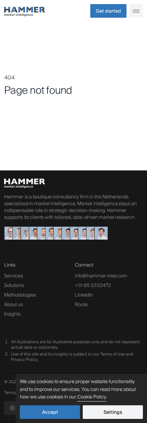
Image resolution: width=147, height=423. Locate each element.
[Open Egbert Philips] (8, 233)
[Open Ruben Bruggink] (90, 233)
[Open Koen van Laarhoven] (33, 233)
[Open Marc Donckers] (16, 233)
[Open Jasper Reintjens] (41, 233)
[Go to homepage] (39, 10)
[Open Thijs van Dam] (98, 233)
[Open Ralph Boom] (57, 233)
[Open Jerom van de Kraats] (66, 233)
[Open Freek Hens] (74, 233)
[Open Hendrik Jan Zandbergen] (25, 233)
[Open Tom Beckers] (49, 233)
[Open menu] (136, 11)
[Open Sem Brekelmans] (82, 233)
